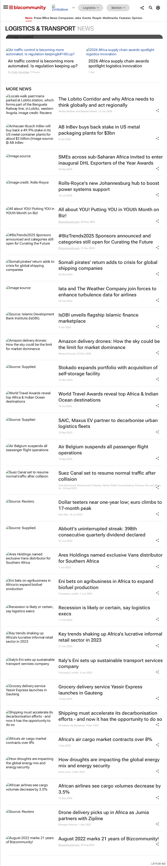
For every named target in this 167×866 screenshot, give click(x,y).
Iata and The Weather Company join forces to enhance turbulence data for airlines (107, 292)
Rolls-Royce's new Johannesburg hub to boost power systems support (108, 186)
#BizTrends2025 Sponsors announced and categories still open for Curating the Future (105, 239)
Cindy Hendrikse (20, 72)
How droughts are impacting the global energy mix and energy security (108, 763)
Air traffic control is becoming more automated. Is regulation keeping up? (42, 63)
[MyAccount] (159, 8)
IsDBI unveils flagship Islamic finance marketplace (98, 318)
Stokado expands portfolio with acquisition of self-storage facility (107, 371)
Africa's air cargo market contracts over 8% (105, 739)
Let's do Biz (158, 863)
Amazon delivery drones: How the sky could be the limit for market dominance (109, 344)
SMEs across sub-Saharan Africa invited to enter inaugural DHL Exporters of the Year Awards (110, 160)
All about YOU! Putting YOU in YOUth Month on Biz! (108, 212)
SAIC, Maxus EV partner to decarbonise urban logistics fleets (108, 423)
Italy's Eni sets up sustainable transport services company (110, 663)
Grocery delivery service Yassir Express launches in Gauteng (100, 690)
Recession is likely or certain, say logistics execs (104, 611)
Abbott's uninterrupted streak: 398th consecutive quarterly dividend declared (101, 532)
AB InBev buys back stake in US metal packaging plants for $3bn (99, 130)
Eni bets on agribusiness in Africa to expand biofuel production (105, 584)
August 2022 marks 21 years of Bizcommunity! (108, 839)
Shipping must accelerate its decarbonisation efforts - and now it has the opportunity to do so (110, 716)
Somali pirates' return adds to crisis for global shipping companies (107, 265)
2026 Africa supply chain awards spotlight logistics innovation (118, 63)
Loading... (7, 864)
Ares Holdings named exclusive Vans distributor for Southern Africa (110, 558)
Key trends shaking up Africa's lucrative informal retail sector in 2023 (110, 637)
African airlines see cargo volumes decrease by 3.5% (109, 789)
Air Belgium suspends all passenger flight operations (103, 450)
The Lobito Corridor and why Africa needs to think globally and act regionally (106, 102)
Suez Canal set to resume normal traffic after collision (107, 476)
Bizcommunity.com (68, 221)
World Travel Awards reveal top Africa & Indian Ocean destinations (108, 397)
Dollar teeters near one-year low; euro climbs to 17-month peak (110, 505)
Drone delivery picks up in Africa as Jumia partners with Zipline (103, 815)
